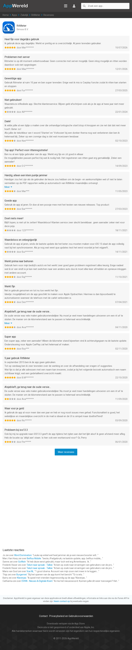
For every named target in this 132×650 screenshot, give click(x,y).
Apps (14, 15)
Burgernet (21, 574)
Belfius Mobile (34, 558)
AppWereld (15, 5)
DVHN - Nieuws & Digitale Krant (37, 581)
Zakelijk (24, 15)
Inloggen (74, 6)
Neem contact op (62, 601)
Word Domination (23, 555)
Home (6, 15)
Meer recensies (66, 452)
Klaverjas (21, 577)
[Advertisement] (66, 479)
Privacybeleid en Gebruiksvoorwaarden (71, 616)
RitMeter (35, 15)
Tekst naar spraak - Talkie (39, 565)
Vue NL (30, 571)
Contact (43, 616)
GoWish (22, 561)
